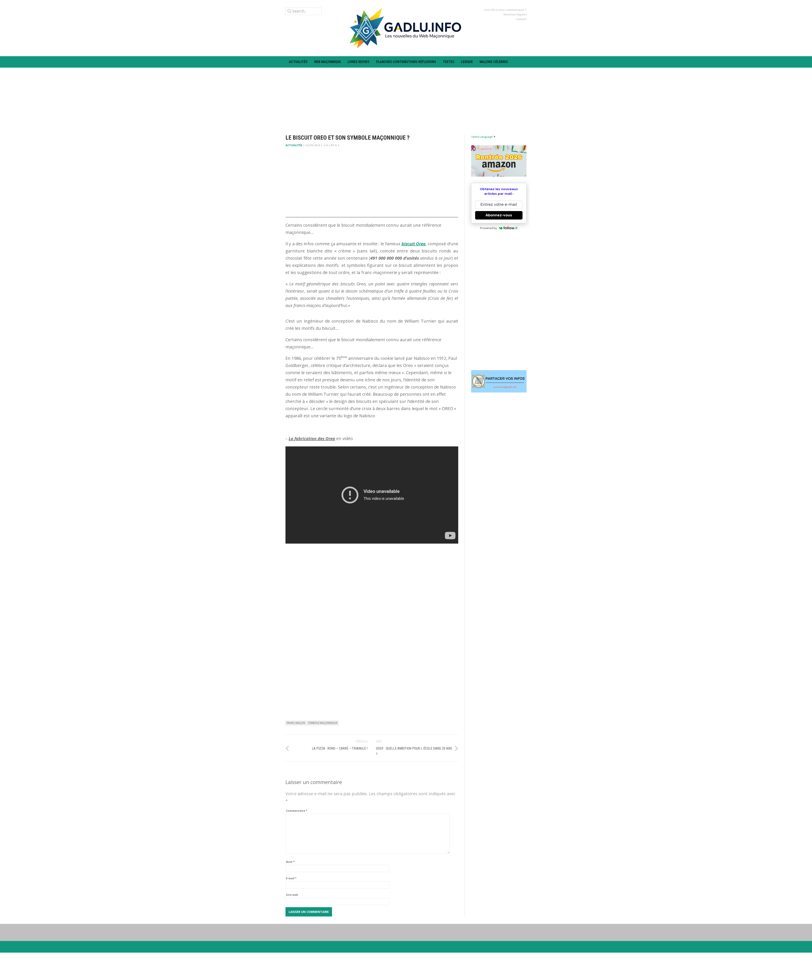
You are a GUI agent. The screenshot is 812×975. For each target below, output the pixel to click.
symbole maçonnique (322, 723)
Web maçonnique (327, 62)
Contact (521, 19)
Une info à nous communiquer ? (505, 10)
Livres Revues (358, 62)
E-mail (291, 878)
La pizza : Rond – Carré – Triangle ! (340, 748)
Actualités (298, 62)
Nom (290, 862)
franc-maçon (296, 723)
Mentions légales (515, 14)
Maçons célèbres (494, 62)
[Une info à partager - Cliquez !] (499, 381)
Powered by (488, 228)
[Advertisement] (406, 97)
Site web (292, 895)
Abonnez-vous (499, 215)
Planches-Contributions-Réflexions (406, 62)
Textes (448, 62)
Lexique (467, 62)
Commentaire (296, 811)
